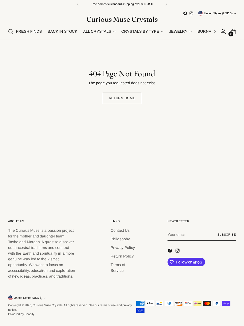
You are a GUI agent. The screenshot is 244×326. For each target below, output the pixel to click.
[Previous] (78, 4)
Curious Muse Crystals (47, 305)
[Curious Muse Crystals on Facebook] (185, 13)
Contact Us (120, 230)
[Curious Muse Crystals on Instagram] (191, 13)
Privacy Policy (123, 248)
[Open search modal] (10, 31)
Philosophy (120, 239)
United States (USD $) (218, 13)
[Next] (166, 4)
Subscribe (226, 234)
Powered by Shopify (21, 314)
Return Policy (122, 256)
